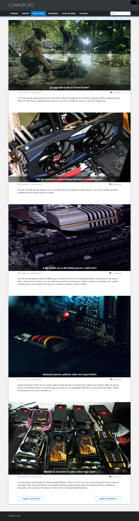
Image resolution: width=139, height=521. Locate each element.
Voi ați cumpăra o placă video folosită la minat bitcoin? (69, 179)
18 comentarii (116, 477)
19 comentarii (116, 184)
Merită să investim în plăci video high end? (69, 471)
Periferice (53, 13)
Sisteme (14, 13)
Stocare (83, 13)
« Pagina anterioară (30, 498)
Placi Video (38, 13)
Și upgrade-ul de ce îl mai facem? (69, 87)
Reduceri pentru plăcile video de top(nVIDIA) (69, 374)
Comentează (117, 379)
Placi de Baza (68, 13)
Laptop (25, 13)
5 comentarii (117, 93)
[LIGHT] (134, 2)
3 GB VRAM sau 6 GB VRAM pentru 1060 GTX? (70, 268)
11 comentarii (116, 273)
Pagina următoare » (108, 498)
